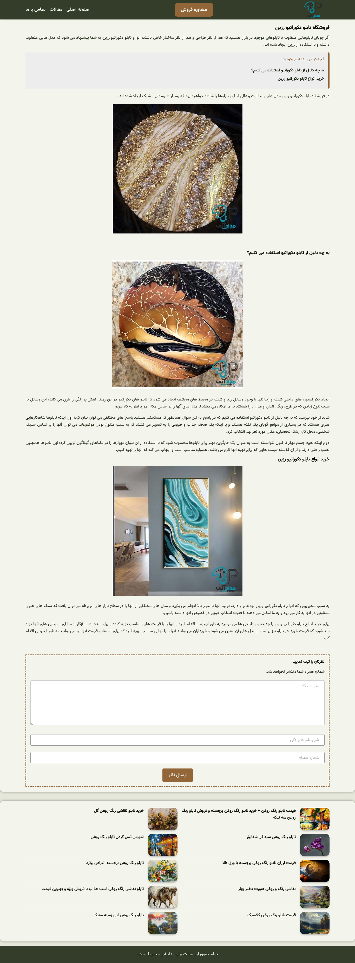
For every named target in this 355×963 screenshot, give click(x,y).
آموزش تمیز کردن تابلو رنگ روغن (117, 837)
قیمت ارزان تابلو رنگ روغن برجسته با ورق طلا (259, 863)
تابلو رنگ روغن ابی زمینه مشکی (118, 915)
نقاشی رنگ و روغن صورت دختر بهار (267, 889)
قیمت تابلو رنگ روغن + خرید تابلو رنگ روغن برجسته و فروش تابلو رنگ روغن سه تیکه (239, 814)
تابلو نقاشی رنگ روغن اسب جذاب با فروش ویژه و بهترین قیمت (93, 889)
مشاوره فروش (194, 10)
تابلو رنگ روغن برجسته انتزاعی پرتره (115, 863)
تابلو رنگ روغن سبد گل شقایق (271, 837)
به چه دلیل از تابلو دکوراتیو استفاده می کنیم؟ (287, 70)
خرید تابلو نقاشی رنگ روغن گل (119, 811)
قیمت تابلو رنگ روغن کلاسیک (271, 915)
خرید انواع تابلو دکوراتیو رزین (301, 78)
